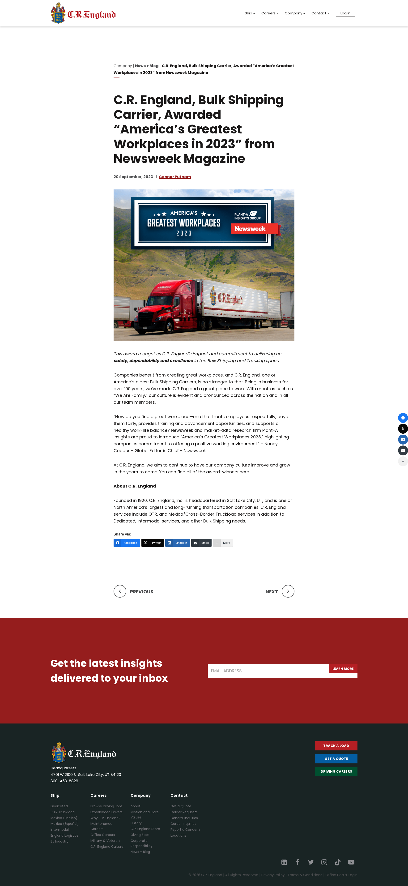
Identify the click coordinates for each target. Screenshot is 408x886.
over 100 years (129, 389)
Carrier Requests (184, 812)
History (136, 823)
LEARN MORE (343, 668)
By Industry (59, 841)
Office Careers (102, 834)
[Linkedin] (284, 862)
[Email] (403, 450)
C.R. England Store (145, 828)
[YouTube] (351, 862)
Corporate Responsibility (142, 843)
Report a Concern (185, 829)
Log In (345, 13)
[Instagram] (324, 862)
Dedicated (59, 806)
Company (293, 13)
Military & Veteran (105, 840)
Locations (178, 835)
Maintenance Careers (101, 826)
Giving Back (140, 834)
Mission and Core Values (145, 815)
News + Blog (140, 851)
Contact (319, 13)
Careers (268, 13)
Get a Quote (180, 806)
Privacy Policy (273, 874)
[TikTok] (337, 862)
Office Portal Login (341, 874)
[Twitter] (311, 862)
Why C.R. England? (105, 818)
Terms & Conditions (305, 874)
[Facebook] (297, 862)
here (244, 472)
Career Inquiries (183, 823)
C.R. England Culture (106, 846)
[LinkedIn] (403, 440)
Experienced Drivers (106, 812)
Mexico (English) (64, 818)
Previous (141, 591)
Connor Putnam (175, 177)
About (135, 806)
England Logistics (64, 835)
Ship (248, 13)
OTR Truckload (63, 812)
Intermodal (60, 829)
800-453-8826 (64, 781)
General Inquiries (184, 818)
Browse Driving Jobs (106, 806)
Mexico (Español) (65, 823)
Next (272, 591)
